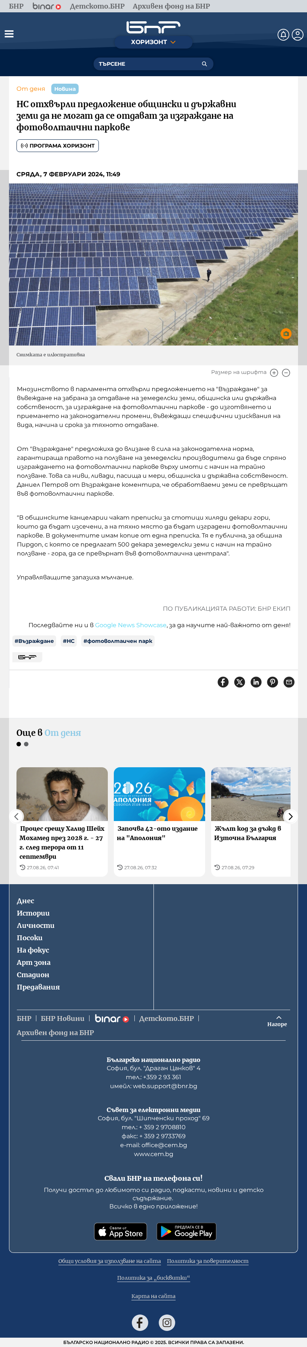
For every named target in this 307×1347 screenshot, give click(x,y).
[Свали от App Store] (121, 1232)
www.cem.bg (153, 1154)
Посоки (30, 937)
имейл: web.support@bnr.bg (153, 1086)
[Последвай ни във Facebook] (140, 1323)
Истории (33, 913)
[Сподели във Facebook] (223, 682)
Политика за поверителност (208, 1261)
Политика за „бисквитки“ (153, 1278)
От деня (30, 88)
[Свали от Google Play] (186, 1232)
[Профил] (297, 34)
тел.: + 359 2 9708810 (154, 1127)
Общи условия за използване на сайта (109, 1261)
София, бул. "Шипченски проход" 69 (154, 1118)
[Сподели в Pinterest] (273, 682)
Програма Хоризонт (62, 145)
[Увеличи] (274, 372)
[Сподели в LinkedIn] (256, 682)
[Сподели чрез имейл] (289, 682)
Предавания (38, 987)
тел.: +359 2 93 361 (153, 1077)
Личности (36, 925)
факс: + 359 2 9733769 (154, 1136)
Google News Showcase (131, 625)
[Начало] (153, 27)
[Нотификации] (283, 34)
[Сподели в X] (240, 682)
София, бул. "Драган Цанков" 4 (154, 1068)
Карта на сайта (153, 1296)
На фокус (33, 950)
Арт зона (34, 962)
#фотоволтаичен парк (117, 641)
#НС (69, 641)
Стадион (33, 974)
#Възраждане (34, 641)
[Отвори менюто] (9, 34)
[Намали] (286, 372)
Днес (25, 901)
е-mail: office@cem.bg (153, 1145)
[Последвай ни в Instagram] (167, 1323)
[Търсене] (204, 64)
